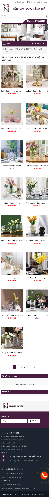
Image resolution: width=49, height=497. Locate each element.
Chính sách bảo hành (9, 443)
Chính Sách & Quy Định (10, 433)
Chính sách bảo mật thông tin (12, 449)
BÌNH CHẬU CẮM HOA (23, 49)
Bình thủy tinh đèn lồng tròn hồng (13, 128)
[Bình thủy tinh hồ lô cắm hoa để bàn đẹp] (37, 226)
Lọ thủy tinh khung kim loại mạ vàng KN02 (16, 278)
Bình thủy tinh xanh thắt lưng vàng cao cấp (17, 240)
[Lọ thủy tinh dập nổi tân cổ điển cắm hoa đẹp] (37, 151)
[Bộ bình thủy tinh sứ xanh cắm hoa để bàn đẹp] (12, 226)
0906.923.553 (11, 469)
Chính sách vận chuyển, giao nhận (13, 440)
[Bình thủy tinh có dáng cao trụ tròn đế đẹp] (12, 76)
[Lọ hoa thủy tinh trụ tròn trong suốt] (37, 300)
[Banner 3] (24, 32)
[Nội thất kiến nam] (12, 406)
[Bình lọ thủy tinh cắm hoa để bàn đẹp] (37, 114)
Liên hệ (12, 168)
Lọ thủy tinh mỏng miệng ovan (12, 315)
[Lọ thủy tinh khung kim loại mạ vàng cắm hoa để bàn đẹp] (12, 263)
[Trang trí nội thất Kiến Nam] (24, 8)
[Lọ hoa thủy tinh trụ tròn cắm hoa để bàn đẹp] (12, 151)
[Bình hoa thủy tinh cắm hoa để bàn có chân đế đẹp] (37, 188)
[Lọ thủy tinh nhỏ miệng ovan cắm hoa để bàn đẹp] (12, 300)
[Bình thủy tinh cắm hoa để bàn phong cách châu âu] (37, 263)
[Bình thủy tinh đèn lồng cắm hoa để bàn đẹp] (12, 114)
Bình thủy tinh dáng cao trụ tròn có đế (15, 91)
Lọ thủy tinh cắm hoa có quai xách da (15, 353)
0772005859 (40, 21)
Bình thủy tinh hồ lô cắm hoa (37, 240)
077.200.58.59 (11, 473)
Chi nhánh (5, 480)
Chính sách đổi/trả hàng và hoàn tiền (14, 446)
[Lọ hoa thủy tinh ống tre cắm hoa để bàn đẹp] (12, 188)
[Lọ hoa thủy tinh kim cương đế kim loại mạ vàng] (37, 76)
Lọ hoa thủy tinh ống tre (12, 203)
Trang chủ (9, 49)
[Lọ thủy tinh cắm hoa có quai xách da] (12, 338)
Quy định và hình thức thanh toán (13, 437)
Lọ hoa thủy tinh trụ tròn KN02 (12, 166)
